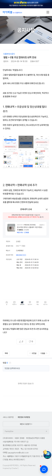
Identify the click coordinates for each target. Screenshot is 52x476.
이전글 (34, 353)
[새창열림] (26, 4)
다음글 (43, 353)
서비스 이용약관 (8, 417)
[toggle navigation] (48, 12)
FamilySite (9, 431)
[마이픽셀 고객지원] (44, 469)
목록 (6, 353)
